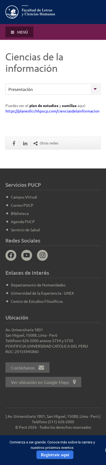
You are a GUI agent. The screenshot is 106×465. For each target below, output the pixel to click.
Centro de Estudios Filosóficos (37, 301)
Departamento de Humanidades (38, 284)
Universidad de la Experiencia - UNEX (42, 293)
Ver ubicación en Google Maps (40, 382)
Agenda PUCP (23, 221)
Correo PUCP (22, 205)
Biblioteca (20, 213)
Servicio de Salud (25, 229)
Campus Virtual (24, 196)
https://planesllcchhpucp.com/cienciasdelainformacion (52, 110)
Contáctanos (23, 367)
